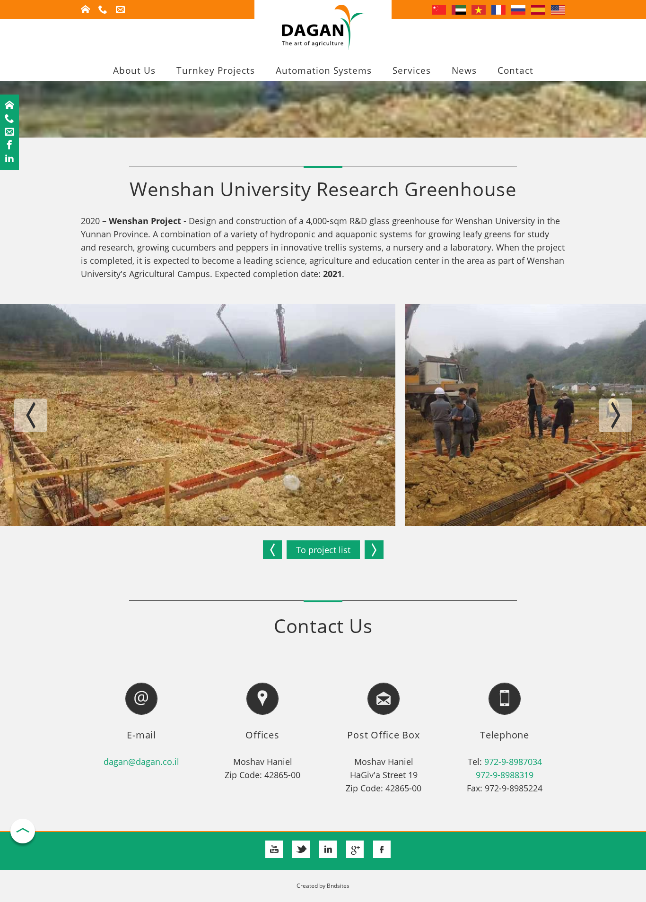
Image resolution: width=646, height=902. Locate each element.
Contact (515, 71)
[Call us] (9, 119)
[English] (558, 9)
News (464, 71)
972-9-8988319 (504, 775)
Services (412, 71)
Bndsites (338, 886)
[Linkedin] (9, 159)
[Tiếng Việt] (478, 9)
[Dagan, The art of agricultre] (323, 46)
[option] (197, 415)
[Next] (374, 549)
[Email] (9, 132)
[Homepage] (9, 106)
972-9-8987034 (513, 761)
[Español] (538, 9)
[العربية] (459, 9)
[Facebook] (9, 145)
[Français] (498, 9)
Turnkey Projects (215, 71)
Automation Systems (324, 71)
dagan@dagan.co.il (141, 761)
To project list (323, 549)
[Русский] (518, 9)
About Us (134, 71)
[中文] (439, 9)
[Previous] (272, 549)
